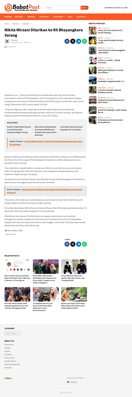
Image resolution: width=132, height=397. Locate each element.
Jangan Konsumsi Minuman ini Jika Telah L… (111, 101)
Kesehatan (102, 98)
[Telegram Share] (78, 41)
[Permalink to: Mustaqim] (7, 41)
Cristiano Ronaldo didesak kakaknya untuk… (109, 91)
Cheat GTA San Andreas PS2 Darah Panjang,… (110, 31)
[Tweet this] (72, 41)
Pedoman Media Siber (12, 364)
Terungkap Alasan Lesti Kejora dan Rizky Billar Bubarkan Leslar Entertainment (43, 307)
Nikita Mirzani (11, 234)
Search (84, 7)
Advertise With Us (10, 361)
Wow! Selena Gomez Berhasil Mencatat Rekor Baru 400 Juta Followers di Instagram (17, 278)
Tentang (7, 348)
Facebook (73, 382)
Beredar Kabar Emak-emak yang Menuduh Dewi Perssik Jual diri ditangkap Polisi (16, 305)
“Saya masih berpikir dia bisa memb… (110, 41)
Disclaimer (8, 354)
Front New (8, 368)
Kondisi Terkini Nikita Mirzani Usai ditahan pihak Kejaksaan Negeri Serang (19, 129)
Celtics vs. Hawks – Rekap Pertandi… (109, 61)
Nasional (101, 68)
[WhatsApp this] (84, 41)
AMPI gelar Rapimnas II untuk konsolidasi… (110, 71)
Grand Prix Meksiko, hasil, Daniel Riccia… (112, 111)
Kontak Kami (9, 345)
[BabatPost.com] (22, 7)
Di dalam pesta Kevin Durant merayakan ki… (110, 121)
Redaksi (7, 351)
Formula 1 (101, 48)
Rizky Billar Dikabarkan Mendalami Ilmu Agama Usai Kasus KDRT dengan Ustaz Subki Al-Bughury (44, 279)
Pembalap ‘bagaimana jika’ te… (112, 81)
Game (100, 28)
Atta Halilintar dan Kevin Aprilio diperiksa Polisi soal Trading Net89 (73, 278)
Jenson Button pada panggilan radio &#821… (111, 51)
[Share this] (67, 41)
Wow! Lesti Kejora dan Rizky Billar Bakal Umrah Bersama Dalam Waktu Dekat (73, 305)
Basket (100, 38)
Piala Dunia (102, 88)
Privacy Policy (9, 358)
